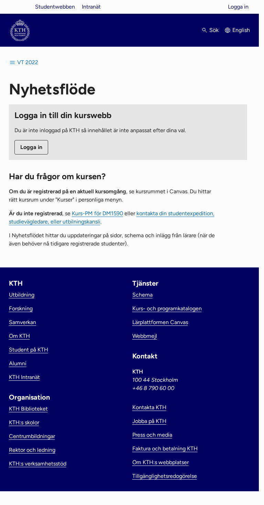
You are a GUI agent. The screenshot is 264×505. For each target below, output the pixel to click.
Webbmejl (144, 336)
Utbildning (21, 294)
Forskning (21, 308)
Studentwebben (55, 6)
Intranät (91, 6)
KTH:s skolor (24, 422)
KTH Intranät (24, 377)
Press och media (152, 435)
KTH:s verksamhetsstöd (37, 463)
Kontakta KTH (149, 407)
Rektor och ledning (32, 450)
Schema (142, 294)
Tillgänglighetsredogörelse (164, 476)
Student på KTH (28, 349)
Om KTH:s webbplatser (160, 462)
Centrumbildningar (32, 436)
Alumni (17, 363)
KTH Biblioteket (28, 408)
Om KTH (19, 336)
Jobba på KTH (149, 421)
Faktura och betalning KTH (165, 448)
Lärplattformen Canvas (160, 322)
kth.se (20, 6)
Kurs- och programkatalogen (167, 308)
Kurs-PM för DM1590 (97, 213)
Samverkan (22, 322)
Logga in (238, 6)
